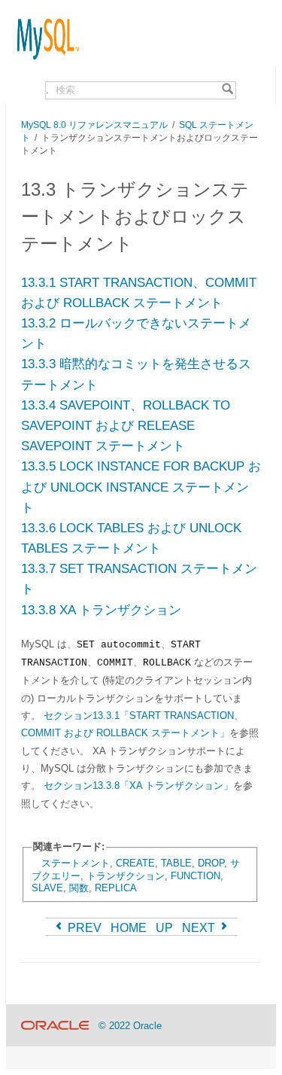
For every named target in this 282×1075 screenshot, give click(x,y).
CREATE (135, 863)
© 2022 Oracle (130, 1025)
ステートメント (75, 863)
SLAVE (47, 888)
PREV (83, 927)
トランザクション (125, 876)
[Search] (227, 90)
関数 (79, 888)
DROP (211, 863)
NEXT (200, 927)
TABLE (176, 863)
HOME (129, 927)
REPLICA (116, 888)
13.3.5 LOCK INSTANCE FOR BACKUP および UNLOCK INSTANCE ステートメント (141, 486)
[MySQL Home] (43, 31)
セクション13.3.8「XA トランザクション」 (138, 785)
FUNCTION (195, 876)
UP (164, 927)
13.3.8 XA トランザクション (101, 610)
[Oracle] (55, 1025)
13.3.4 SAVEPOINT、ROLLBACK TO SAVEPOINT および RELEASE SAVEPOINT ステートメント (125, 425)
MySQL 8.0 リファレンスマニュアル (94, 124)
